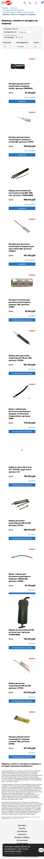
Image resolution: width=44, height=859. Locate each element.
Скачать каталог (10, 35)
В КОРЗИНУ (22, 101)
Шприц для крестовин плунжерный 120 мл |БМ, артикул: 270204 (20, 357)
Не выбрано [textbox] (7, 46)
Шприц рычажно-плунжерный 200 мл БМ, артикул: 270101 (20, 522)
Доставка (22, 825)
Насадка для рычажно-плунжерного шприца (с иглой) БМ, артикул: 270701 (21, 139)
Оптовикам (22, 831)
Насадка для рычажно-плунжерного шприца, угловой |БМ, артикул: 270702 (19, 740)
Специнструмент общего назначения (18, 12)
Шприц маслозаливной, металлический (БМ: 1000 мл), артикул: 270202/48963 (21, 192)
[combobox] (25, 32)
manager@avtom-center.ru (16, 818)
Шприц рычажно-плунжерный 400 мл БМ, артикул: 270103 (20, 685)
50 (22, 37)
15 (17, 37)
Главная (5, 8)
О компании (22, 843)
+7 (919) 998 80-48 (35, 817)
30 (19, 37)
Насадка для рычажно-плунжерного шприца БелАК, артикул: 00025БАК (21, 86)
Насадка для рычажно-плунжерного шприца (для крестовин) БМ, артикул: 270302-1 (21, 247)
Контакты (22, 834)
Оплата (22, 828)
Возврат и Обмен (22, 837)
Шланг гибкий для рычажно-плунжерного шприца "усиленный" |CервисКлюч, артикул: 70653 (20, 414)
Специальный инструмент (13, 10)
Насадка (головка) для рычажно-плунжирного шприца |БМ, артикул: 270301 (20, 303)
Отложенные (22, 840)
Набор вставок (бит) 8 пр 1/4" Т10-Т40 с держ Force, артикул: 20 (20, 469)
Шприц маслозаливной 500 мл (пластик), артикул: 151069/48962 (21, 632)
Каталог (14, 8)
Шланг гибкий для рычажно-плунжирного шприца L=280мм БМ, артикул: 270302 (20, 577)
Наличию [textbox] (22, 32)
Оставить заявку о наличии (22, 320)
